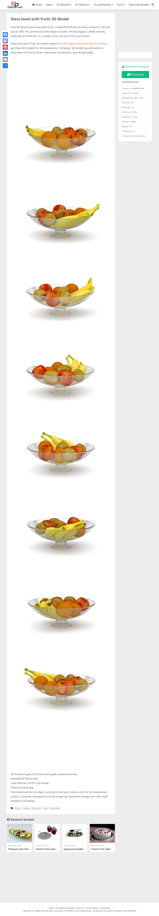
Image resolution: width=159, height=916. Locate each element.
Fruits (63, 43)
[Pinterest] (5, 47)
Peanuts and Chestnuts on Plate (19, 850)
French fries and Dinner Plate (47, 850)
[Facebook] (5, 35)
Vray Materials (102, 4)
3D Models (63, 4)
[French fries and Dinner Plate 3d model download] (47, 833)
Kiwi (91, 43)
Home (39, 4)
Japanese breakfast (74, 850)
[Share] (5, 66)
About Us (80, 908)
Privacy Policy (92, 908)
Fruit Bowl (101, 43)
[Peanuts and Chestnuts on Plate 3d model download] (19, 833)
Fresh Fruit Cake (101, 849)
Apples (72, 43)
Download (137, 74)
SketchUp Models (139, 4)
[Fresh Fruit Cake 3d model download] (102, 833)
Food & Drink (15, 845)
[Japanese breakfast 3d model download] (74, 833)
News (49, 4)
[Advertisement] (61, 79)
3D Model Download (65, 908)
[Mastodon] (5, 41)
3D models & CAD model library (77, 910)
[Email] (5, 59)
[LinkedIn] (5, 53)
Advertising (105, 908)
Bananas (82, 43)
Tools (120, 4)
